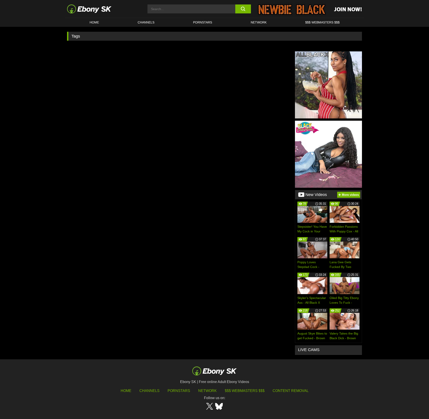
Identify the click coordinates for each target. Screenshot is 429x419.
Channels (146, 22)
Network (259, 22)
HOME (94, 22)
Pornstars (202, 22)
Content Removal (291, 391)
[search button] (243, 8)
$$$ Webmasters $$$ (322, 22)
